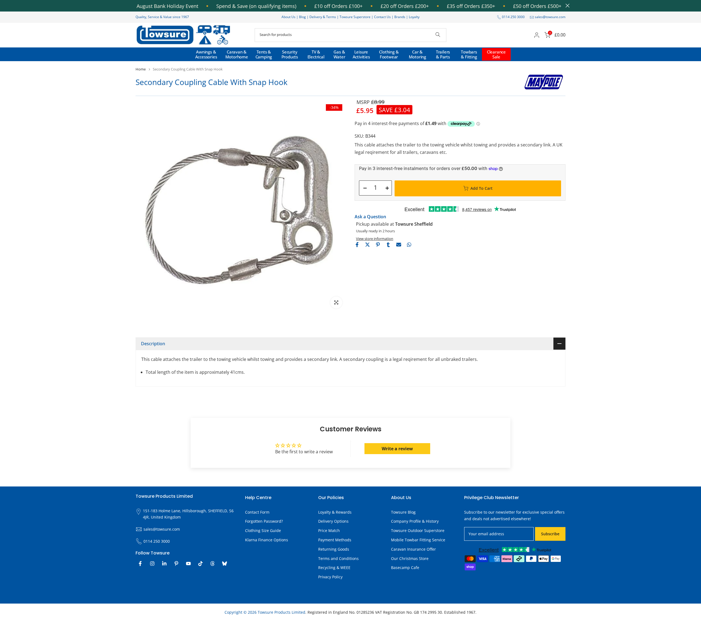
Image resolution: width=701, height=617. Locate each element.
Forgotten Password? (264, 521)
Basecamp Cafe (405, 567)
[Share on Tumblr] (388, 244)
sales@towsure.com (550, 17)
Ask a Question (370, 217)
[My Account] (536, 35)
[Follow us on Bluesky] (224, 563)
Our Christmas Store (410, 558)
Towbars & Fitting (469, 54)
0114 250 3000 (513, 17)
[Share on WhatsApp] (409, 244)
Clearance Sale (496, 54)
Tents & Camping (263, 54)
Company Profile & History (415, 521)
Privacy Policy (330, 576)
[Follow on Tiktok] (200, 563)
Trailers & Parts (443, 54)
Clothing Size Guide (263, 530)
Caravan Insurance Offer (413, 549)
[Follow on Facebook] (140, 563)
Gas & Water (339, 54)
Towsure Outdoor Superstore (417, 530)
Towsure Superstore (355, 17)
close (566, 6)
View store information (374, 238)
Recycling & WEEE (334, 567)
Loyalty (414, 17)
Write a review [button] (397, 449)
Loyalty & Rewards (335, 512)
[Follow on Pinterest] (176, 563)
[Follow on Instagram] (152, 563)
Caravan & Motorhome (236, 54)
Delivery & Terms (322, 17)
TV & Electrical (316, 54)
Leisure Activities (361, 54)
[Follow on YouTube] (188, 563)
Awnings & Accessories (206, 54)
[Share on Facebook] (357, 244)
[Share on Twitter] (367, 244)
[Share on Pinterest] (377, 244)
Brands (399, 17)
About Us (288, 17)
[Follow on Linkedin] (164, 563)
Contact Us (382, 17)
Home (141, 69)
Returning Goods (333, 549)
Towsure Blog (403, 512)
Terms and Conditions (338, 558)
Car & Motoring (417, 54)
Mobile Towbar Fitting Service (418, 539)
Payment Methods (334, 539)
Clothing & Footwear (388, 54)
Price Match (329, 530)
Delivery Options (333, 521)
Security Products (289, 54)
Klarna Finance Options (266, 539)
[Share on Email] (398, 244)
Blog (303, 17)
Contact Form (257, 512)
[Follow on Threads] (212, 563)
